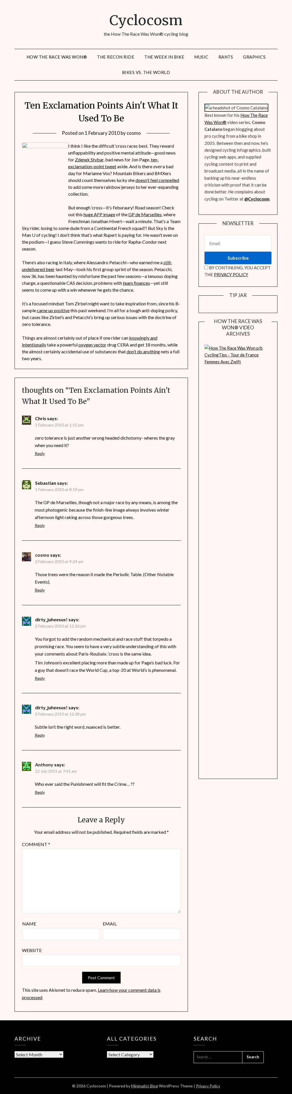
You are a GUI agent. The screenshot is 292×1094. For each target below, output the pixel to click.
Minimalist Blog (144, 1085)
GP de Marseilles (145, 214)
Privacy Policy (208, 1085)
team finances (136, 283)
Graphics (254, 56)
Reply (40, 453)
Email (110, 923)
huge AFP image (99, 214)
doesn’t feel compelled (157, 180)
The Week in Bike (164, 56)
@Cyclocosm (256, 198)
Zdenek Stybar (89, 159)
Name (29, 923)
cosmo (134, 133)
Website (32, 950)
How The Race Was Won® (57, 56)
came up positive (53, 310)
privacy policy (231, 274)
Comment (36, 844)
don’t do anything (143, 351)
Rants (225, 56)
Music (201, 56)
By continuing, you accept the (237, 271)
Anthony (44, 764)
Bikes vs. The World (146, 72)
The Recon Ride (115, 56)
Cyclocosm (146, 20)
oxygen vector (92, 344)
